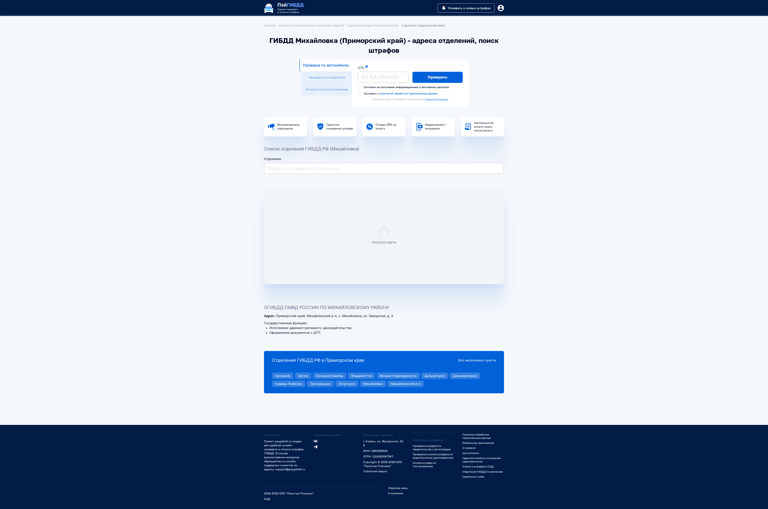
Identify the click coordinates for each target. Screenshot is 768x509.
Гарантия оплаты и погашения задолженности (481, 459)
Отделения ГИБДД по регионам (482, 471)
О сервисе (469, 447)
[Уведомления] (501, 8)
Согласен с (400, 93)
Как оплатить (470, 453)
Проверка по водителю (327, 77)
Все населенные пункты (477, 360)
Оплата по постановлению (327, 89)
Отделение (272, 159)
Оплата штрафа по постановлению (424, 464)
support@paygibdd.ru (290, 469)
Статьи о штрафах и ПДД (478, 466)
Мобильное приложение (478, 442)
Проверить (437, 77)
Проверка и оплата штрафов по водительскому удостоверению (433, 456)
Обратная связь (398, 488)
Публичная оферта (375, 471)
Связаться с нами (473, 476)
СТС (361, 68)
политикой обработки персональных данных (408, 93)
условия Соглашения (436, 99)
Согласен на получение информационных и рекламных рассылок (406, 87)
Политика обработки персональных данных (476, 436)
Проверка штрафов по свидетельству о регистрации (432, 447)
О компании (395, 493)
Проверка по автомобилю (326, 65)
